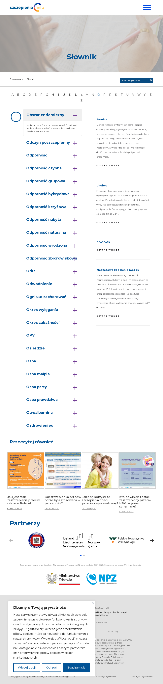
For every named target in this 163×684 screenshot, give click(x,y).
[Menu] (146, 7)
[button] (52, 115)
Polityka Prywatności (142, 676)
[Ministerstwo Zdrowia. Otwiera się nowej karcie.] (63, 579)
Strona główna (16, 79)
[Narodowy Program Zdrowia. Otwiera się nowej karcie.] (101, 579)
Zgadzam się (76, 667)
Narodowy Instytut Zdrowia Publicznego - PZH (52, 676)
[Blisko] (93, 603)
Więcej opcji (27, 667)
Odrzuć (51, 667)
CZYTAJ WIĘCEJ (107, 165)
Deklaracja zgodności (105, 676)
